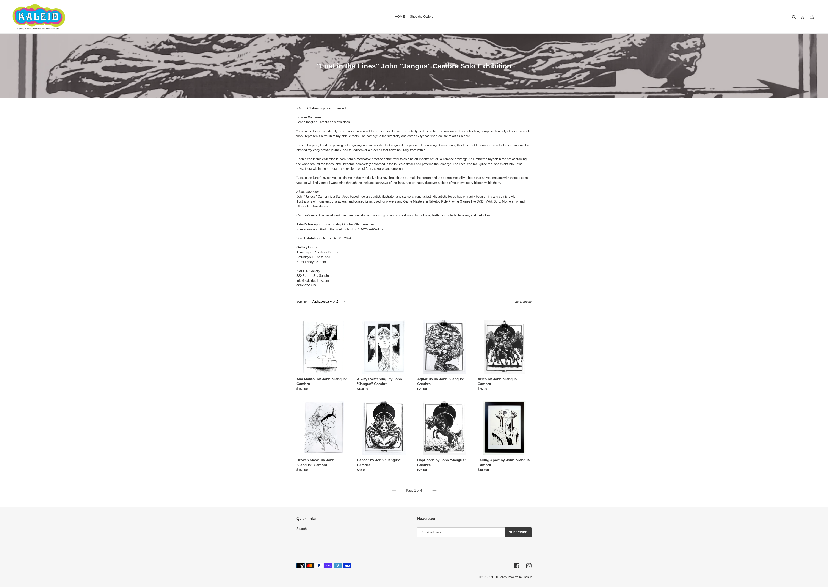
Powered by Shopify (520, 577)
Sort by (302, 301)
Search (301, 528)
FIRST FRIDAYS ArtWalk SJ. (365, 229)
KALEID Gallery (498, 577)
